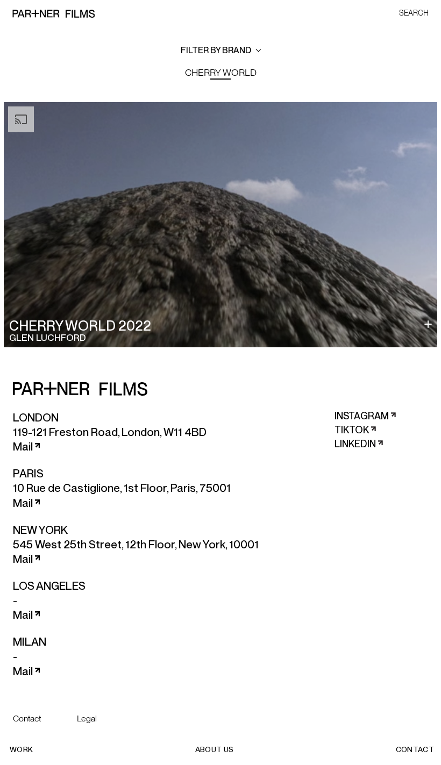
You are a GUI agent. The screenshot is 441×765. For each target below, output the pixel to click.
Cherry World (221, 72)
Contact (27, 718)
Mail (23, 447)
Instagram (362, 415)
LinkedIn (355, 443)
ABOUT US (214, 749)
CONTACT (415, 749)
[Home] (53, 12)
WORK (21, 749)
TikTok (352, 429)
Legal (87, 718)
